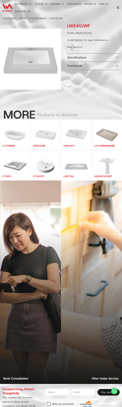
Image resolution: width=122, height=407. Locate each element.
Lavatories (9, 18)
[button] (93, 57)
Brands (55, 4)
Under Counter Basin (32, 18)
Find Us (103, 4)
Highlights (74, 4)
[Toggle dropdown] (30, 4)
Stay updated (108, 392)
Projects (90, 4)
